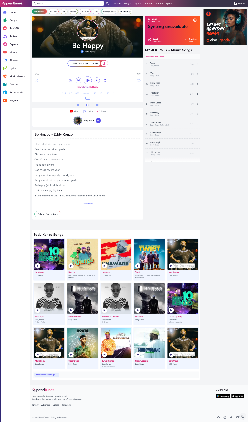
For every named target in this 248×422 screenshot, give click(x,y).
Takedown (66, 405)
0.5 (70, 93)
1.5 (101, 93)
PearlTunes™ (44, 417)
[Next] (97, 80)
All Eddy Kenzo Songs (47, 374)
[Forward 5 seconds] (105, 80)
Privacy (35, 405)
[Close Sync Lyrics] (195, 20)
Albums (159, 3)
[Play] (88, 80)
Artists (117, 3)
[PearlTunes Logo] (12, 3)
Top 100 (137, 3)
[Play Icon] (37, 265)
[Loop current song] (139, 80)
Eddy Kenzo (152, 21)
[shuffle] (36, 80)
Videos (148, 3)
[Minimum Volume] (78, 105)
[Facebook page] (218, 417)
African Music (39, 11)
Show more (88, 203)
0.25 (64, 93)
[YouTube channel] (237, 417)
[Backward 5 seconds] (70, 80)
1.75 (107, 93)
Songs (127, 3)
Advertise (45, 405)
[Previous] (78, 80)
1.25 (94, 93)
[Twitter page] (231, 417)
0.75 (77, 93)
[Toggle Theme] (242, 416)
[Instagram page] (224, 417)
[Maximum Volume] (97, 105)
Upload (56, 405)
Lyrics (169, 3)
